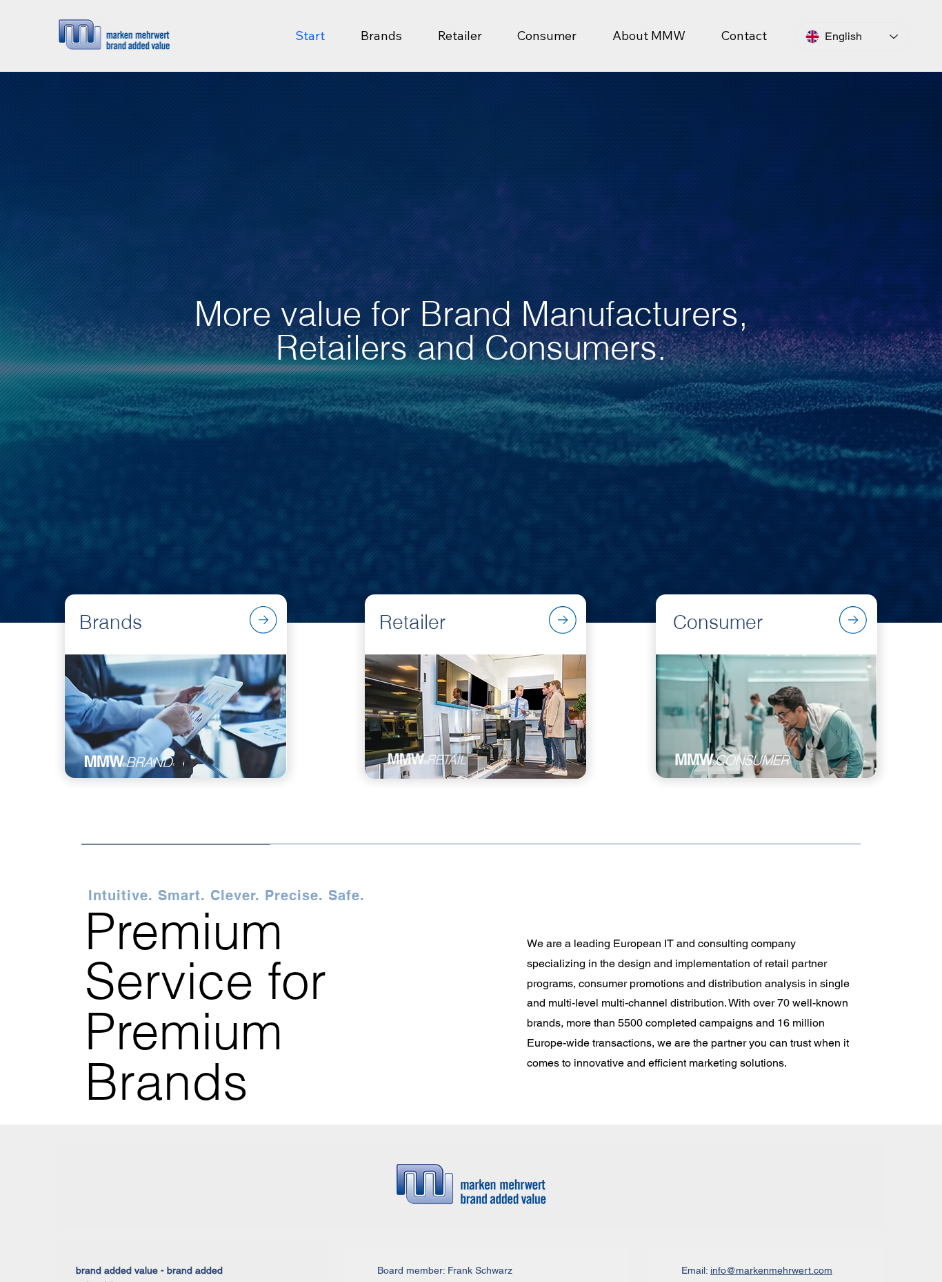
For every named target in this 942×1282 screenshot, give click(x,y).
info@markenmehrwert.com (771, 1270)
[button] (649, 35)
